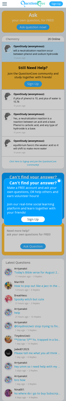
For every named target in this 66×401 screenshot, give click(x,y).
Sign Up (56, 3)
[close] (59, 180)
